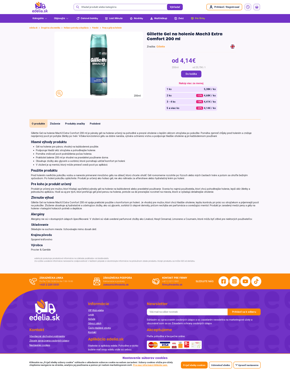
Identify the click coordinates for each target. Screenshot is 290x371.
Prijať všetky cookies (194, 365)
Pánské (95, 28)
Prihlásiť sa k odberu (244, 312)
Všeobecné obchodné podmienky (47, 336)
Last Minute (116, 18)
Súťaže (91, 319)
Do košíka (191, 74)
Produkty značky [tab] (75, 123)
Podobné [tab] (95, 123)
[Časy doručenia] (248, 7)
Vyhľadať (175, 7)
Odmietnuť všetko (220, 365)
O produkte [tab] (38, 123)
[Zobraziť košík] (257, 7)
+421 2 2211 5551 (170, 281)
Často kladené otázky (99, 327)
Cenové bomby (89, 18)
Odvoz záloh (94, 323)
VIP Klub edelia (96, 310)
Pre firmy (200, 18)
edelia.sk (33, 28)
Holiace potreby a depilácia (76, 28)
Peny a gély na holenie (112, 28)
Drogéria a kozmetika (50, 28)
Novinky (138, 18)
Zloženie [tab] (55, 123)
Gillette (160, 46)
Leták (91, 314)
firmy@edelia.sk (172, 284)
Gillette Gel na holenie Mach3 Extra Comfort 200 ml (185, 36)
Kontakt (92, 332)
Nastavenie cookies (39, 345)
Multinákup (160, 18)
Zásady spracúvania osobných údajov (49, 340)
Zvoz (181, 18)
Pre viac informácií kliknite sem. (150, 365)
